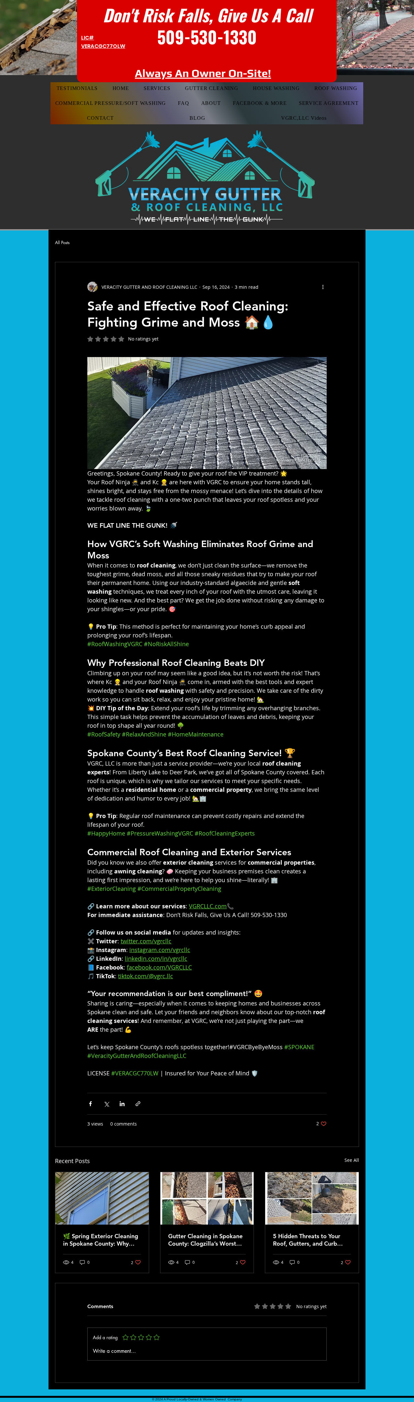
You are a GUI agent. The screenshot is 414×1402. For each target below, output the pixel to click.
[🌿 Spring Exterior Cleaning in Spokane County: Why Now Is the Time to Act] (102, 1198)
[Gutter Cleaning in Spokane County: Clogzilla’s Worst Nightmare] (207, 1198)
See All (351, 1160)
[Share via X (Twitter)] (106, 1104)
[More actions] (323, 287)
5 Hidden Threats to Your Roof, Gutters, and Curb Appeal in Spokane (306, 1239)
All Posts (62, 242)
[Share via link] (138, 1104)
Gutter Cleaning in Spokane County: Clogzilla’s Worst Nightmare (205, 1239)
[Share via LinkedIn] (122, 1104)
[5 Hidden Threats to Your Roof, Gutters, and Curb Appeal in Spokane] (312, 1198)
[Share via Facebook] (90, 1104)
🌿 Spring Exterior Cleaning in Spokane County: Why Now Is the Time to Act (100, 1239)
